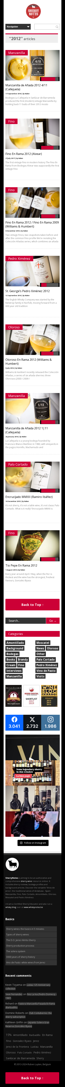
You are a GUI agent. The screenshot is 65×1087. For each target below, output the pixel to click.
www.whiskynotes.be (33, 907)
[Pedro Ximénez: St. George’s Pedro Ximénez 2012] (32, 285)
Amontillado (15, 643)
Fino (11, 121)
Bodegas (12, 654)
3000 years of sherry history (20, 956)
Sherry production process (20, 945)
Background (14, 648)
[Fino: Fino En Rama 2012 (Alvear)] (32, 148)
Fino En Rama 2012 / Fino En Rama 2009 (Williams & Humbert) (32, 224)
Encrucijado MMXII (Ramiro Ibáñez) (29, 497)
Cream (10, 665)
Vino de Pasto (46, 670)
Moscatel (42, 643)
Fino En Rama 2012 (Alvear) (23, 154)
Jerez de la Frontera (17, 1046)
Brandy (23, 659)
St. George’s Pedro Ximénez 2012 (27, 291)
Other (40, 654)
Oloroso (14, 327)
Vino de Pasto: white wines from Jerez (25, 962)
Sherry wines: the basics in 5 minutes (25, 928)
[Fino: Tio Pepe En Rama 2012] (32, 559)
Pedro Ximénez (19, 258)
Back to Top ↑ (32, 604)
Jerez (36, 1041)
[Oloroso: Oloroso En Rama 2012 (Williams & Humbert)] (32, 354)
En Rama (47, 1035)
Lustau (34, 1046)
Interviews (13, 670)
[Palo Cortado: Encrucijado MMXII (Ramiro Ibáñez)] (32, 491)
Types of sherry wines (17, 934)
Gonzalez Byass (22, 1041)
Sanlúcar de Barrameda (20, 1058)
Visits (40, 676)
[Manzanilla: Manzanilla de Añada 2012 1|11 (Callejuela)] (32, 422)
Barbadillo (34, 1035)
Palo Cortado (18, 464)
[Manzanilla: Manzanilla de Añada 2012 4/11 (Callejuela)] (32, 79)
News (40, 648)
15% (9, 1035)
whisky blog (10, 907)
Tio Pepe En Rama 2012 (21, 565)
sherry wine (26, 881)
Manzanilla (16, 53)
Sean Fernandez (13, 994)
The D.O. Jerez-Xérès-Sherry (21, 940)
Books (10, 659)
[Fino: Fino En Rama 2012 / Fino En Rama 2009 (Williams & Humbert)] (32, 216)
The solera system (15, 951)
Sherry (40, 1058)
